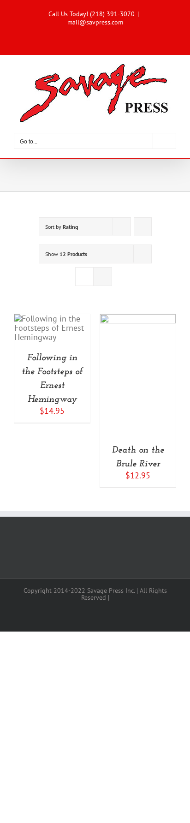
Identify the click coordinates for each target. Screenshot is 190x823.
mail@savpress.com (95, 22)
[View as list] (103, 277)
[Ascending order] (143, 226)
